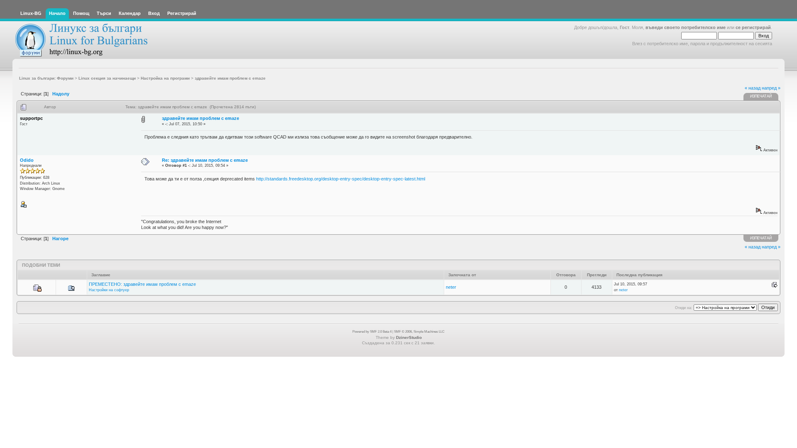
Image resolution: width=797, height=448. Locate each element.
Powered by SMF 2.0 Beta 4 (371, 332)
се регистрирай (753, 27)
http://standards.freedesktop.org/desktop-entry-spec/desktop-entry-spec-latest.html (340, 178)
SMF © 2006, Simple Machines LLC (419, 332)
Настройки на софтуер (109, 290)
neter (451, 287)
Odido (27, 160)
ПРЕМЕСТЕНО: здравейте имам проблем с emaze (142, 284)
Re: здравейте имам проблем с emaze (205, 160)
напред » (771, 87)
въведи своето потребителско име (685, 27)
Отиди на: (683, 308)
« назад (752, 87)
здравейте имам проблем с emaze (200, 118)
